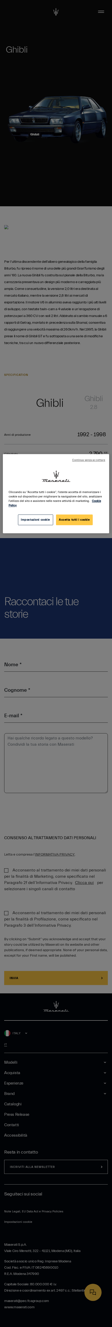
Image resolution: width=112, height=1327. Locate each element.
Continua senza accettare (88, 460)
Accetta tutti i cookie (74, 519)
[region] (56, 493)
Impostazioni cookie (35, 519)
